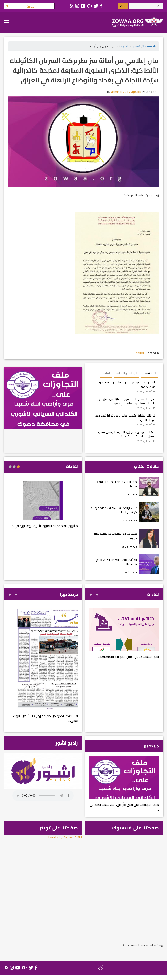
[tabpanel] (43, 507)
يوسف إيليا (132, 494)
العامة (125, 46)
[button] (29, 6)
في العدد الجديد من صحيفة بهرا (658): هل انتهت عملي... (45, 718)
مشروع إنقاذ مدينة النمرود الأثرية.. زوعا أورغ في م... (44, 526)
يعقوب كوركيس (129, 572)
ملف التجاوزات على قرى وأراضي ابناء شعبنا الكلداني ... (124, 806)
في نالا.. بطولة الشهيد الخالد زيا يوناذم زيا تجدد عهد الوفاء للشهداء (125, 418)
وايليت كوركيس (129, 546)
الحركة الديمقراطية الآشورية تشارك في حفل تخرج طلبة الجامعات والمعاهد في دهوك (126, 401)
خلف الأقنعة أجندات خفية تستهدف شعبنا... (116, 484)
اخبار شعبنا (149, 373)
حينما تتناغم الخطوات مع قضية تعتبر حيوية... (115, 536)
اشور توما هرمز (129, 520)
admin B (116, 92)
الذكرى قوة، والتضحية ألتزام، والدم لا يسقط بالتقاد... (115, 562)
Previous (97, 594)
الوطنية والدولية (126, 373)
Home (147, 46)
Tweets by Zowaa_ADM (65, 837)
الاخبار (136, 46)
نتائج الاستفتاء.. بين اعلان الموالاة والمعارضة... (128, 657)
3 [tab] (10, 467)
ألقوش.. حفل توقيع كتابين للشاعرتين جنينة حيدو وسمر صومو (127, 384)
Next (91, 594)
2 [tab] (14, 467)
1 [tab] (18, 467)
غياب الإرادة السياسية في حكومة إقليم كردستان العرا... (114, 510)
